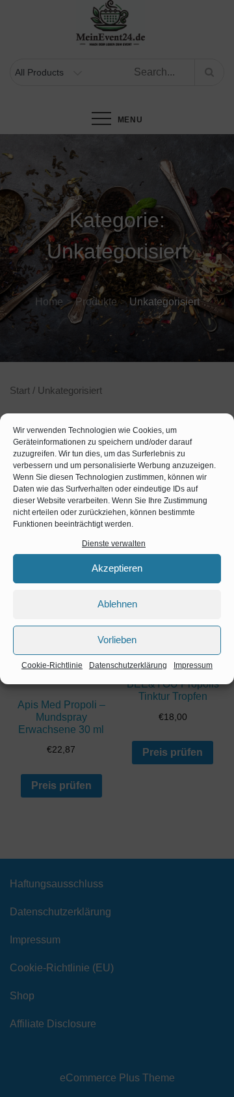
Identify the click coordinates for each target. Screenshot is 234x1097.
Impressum (193, 665)
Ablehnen (117, 603)
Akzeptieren (117, 568)
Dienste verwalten (114, 543)
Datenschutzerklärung (128, 665)
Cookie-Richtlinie (52, 665)
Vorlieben (117, 639)
